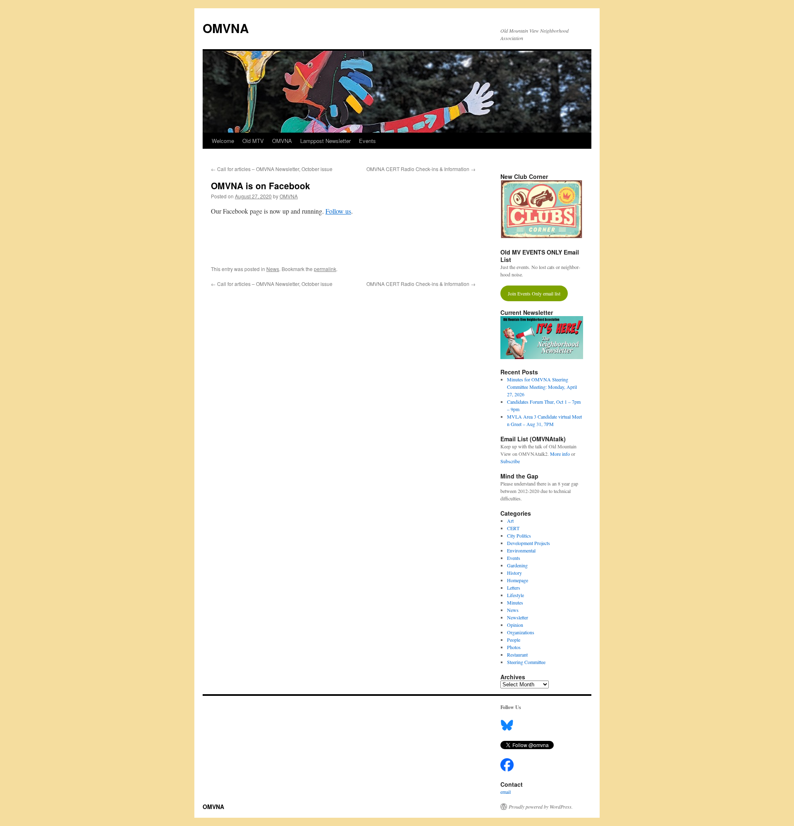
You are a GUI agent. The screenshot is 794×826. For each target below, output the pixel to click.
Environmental (521, 550)
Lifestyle (515, 595)
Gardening (517, 565)
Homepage (517, 580)
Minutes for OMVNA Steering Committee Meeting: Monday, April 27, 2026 (542, 387)
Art (510, 520)
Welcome (223, 141)
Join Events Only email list (534, 293)
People (513, 639)
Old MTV (253, 141)
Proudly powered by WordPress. (541, 806)
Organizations (520, 632)
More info (560, 453)
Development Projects (528, 543)
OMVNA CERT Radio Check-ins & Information (421, 168)
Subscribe (510, 461)
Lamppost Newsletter (325, 141)
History (514, 572)
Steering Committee (526, 662)
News (272, 268)
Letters (513, 587)
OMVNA (226, 28)
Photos (514, 647)
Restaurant (517, 654)
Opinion (515, 624)
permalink (325, 268)
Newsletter (517, 617)
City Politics (519, 535)
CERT (513, 528)
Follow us (338, 211)
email (505, 791)
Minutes (515, 602)
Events (367, 141)
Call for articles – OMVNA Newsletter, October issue (271, 168)
